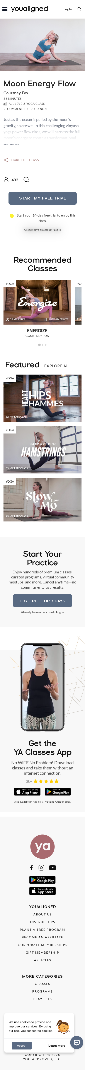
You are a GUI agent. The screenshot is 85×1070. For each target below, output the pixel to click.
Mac (47, 801)
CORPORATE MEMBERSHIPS (42, 945)
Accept (21, 1045)
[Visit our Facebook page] (31, 867)
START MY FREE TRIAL (42, 198)
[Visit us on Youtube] (52, 868)
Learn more (56, 1045)
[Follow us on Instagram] (41, 867)
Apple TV (38, 801)
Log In (68, 9)
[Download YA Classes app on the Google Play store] (58, 792)
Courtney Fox (15, 92)
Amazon (60, 801)
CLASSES (42, 984)
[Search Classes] (79, 8)
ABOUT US (42, 914)
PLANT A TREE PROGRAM (42, 929)
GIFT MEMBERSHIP (42, 952)
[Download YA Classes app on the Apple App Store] (27, 792)
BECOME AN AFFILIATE (42, 937)
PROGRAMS (42, 991)
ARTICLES (42, 960)
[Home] (42, 846)
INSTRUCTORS (42, 922)
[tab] (39, 345)
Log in (57, 229)
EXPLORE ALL (57, 365)
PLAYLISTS (42, 999)
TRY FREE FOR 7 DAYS (42, 600)
